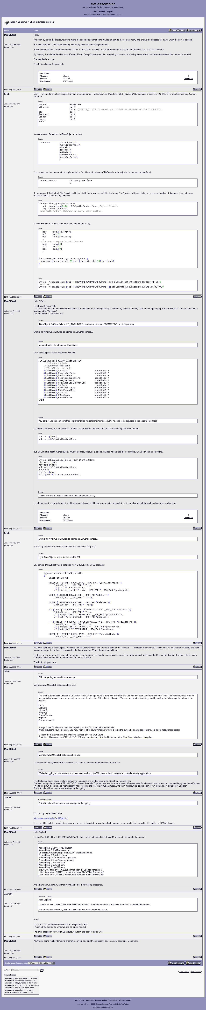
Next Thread (196, 972)
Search (102, 12)
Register (110, 12)
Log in (119, 14)
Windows (22, 22)
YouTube (124, 1004)
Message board (125, 1000)
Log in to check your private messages (99, 14)
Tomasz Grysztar (102, 1004)
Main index (79, 1000)
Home (95, 12)
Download (89, 1000)
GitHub (117, 1004)
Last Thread (184, 972)
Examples (113, 1000)
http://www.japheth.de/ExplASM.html (51, 818)
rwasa (110, 1007)
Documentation (101, 1000)
